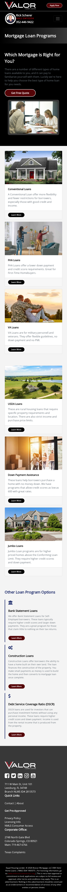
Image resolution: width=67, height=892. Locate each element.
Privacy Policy (13, 818)
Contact (9, 803)
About (20, 803)
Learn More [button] (16, 215)
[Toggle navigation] (57, 19)
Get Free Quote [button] (20, 93)
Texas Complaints (15, 852)
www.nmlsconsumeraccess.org (21, 873)
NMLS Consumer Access (19, 825)
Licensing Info (13, 822)
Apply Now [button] (54, 5)
